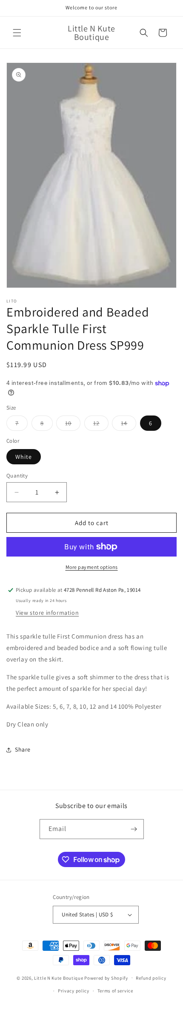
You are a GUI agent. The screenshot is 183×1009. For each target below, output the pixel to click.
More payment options (92, 567)
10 (72, 425)
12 (101, 425)
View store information (47, 612)
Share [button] (23, 749)
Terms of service (115, 991)
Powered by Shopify (106, 978)
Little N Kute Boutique (58, 978)
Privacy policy (73, 991)
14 (128, 425)
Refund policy (151, 978)
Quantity (17, 475)
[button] (17, 32)
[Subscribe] (134, 829)
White (23, 457)
